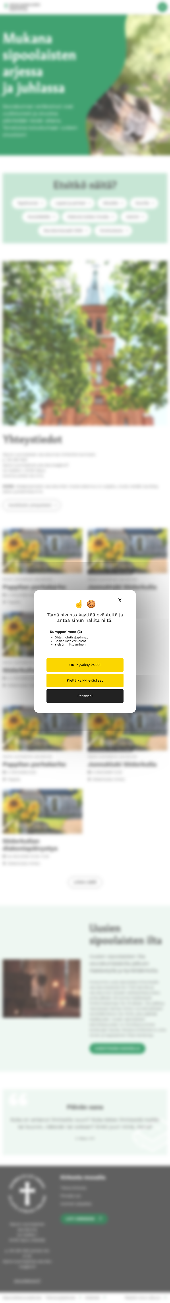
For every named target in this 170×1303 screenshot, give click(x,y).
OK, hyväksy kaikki (84, 665)
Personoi (85, 696)
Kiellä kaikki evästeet (85, 680)
